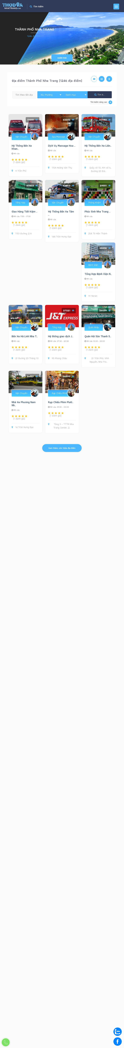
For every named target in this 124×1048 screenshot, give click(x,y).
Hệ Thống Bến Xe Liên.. (98, 145)
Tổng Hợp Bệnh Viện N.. (98, 274)
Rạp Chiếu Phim (59, 393)
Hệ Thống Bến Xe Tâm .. (61, 213)
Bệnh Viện (93, 265)
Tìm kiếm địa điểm (104, 95)
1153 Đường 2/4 (23, 233)
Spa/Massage (58, 137)
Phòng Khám (94, 202)
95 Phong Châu (59, 358)
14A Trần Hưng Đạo (61, 236)
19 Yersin (92, 296)
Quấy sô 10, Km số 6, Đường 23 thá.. (100, 169)
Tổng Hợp (20, 202)
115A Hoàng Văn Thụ (62, 168)
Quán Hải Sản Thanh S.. (98, 336)
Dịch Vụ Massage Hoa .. (61, 145)
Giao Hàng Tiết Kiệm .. (24, 211)
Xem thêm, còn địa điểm (61, 448)
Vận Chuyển (21, 137)
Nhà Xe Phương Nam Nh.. (24, 403)
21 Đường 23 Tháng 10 (27, 358)
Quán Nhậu (93, 327)
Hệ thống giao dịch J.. (60, 336)
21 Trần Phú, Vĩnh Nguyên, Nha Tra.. (99, 360)
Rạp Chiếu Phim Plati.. (60, 402)
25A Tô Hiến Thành (97, 233)
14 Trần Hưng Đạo (24, 427)
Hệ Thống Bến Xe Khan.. (22, 147)
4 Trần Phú (20, 171)
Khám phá (62, 57)
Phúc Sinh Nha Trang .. (97, 211)
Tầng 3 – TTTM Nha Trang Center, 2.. (64, 426)
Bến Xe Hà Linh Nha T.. (25, 336)
